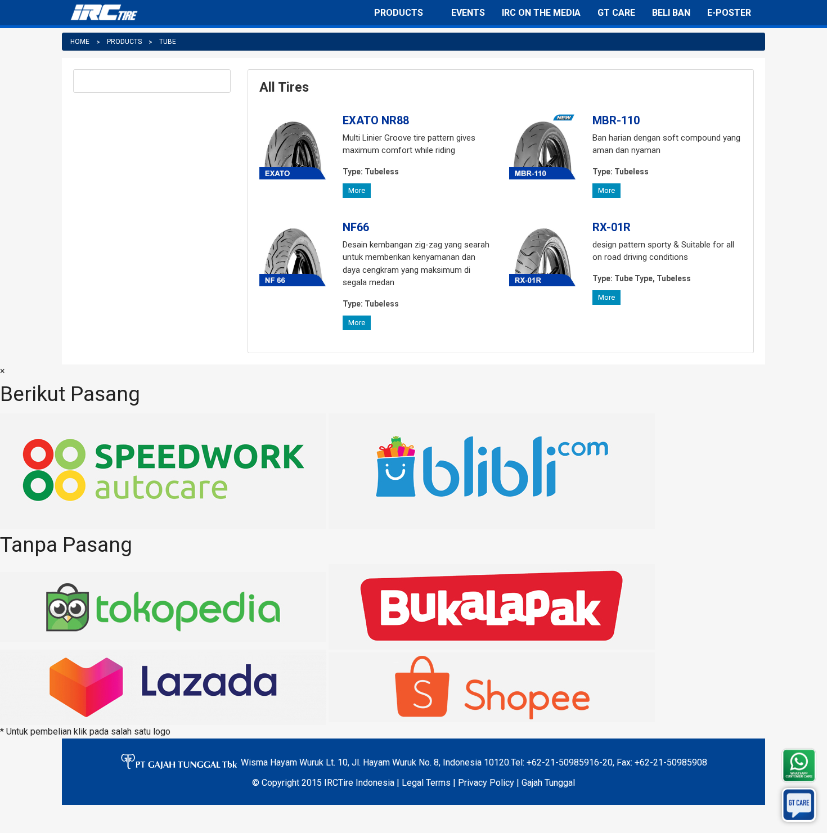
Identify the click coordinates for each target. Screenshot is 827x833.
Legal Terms (426, 782)
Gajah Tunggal (548, 782)
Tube (167, 42)
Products (398, 12)
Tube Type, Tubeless (641, 278)
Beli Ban (671, 12)
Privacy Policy (486, 782)
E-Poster (729, 12)
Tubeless (371, 171)
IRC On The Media (541, 12)
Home (79, 42)
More (356, 190)
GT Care (616, 12)
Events (468, 12)
